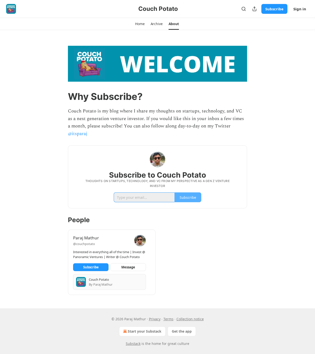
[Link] (61, 96)
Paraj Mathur (86, 238)
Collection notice (190, 319)
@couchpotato (84, 244)
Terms (168, 319)
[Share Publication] (254, 9)
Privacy (154, 319)
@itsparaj (77, 133)
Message (128, 267)
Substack (133, 343)
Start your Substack (144, 331)
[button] (139, 24)
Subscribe (274, 8)
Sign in (299, 8)
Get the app (182, 331)
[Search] (244, 9)
